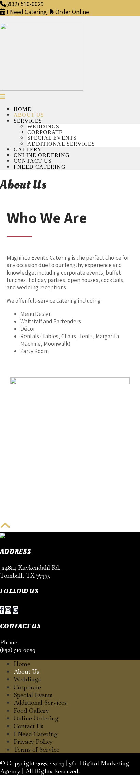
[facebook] (2, 610)
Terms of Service (36, 749)
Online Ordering (42, 155)
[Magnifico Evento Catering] (41, 88)
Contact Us (33, 161)
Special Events (52, 138)
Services (28, 121)
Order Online (71, 12)
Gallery (28, 149)
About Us (29, 115)
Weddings (43, 126)
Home (22, 109)
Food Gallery (31, 710)
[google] (15, 610)
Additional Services (61, 144)
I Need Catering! (27, 12)
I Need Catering (40, 167)
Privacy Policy (33, 741)
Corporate (45, 132)
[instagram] (8, 610)
